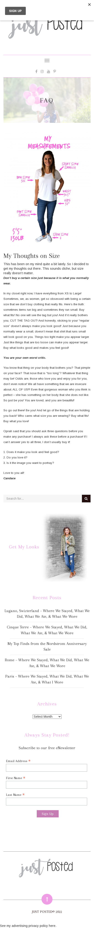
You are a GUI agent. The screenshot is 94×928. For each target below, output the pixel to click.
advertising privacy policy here (33, 926)
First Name (15, 777)
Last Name (15, 794)
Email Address (18, 760)
